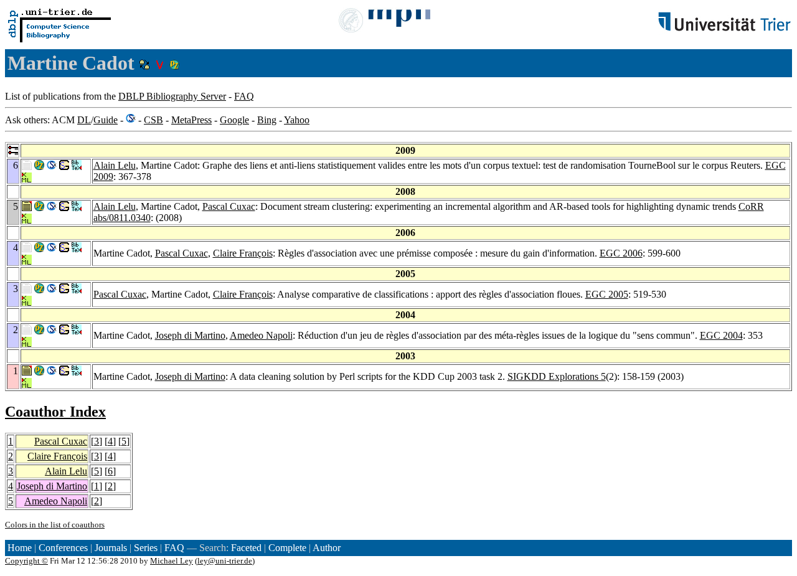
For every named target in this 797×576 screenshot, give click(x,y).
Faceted (246, 547)
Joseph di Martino (190, 335)
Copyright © (26, 560)
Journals (111, 547)
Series (146, 547)
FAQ (244, 96)
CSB (153, 120)
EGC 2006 (621, 253)
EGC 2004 (721, 335)
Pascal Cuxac (228, 206)
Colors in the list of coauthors (55, 524)
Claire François (243, 253)
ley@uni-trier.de (224, 560)
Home (19, 547)
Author (327, 547)
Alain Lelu (114, 165)
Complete (287, 547)
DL (84, 120)
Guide (105, 120)
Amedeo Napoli (261, 335)
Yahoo (296, 120)
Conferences (63, 547)
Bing (266, 120)
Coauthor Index (55, 412)
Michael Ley (171, 560)
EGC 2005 (606, 294)
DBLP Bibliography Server (172, 96)
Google (234, 120)
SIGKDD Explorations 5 (556, 376)
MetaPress (191, 120)
